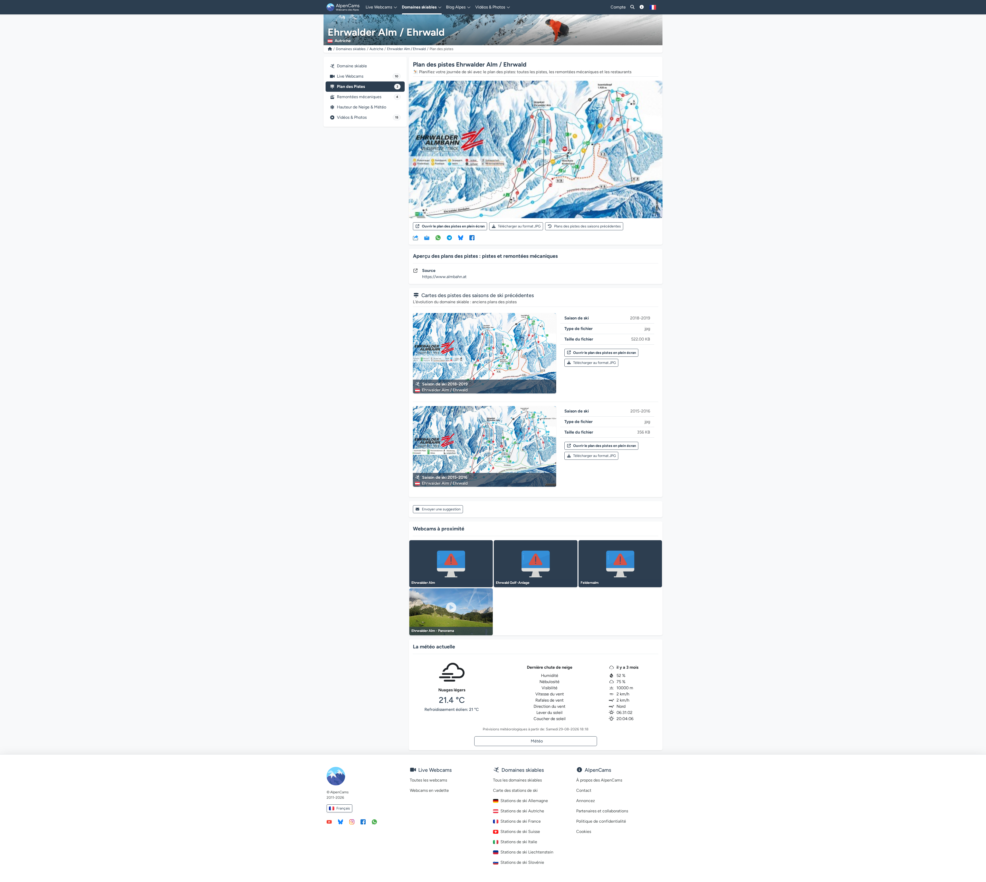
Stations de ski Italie (518, 841)
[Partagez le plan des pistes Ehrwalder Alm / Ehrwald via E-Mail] (426, 237)
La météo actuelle (434, 647)
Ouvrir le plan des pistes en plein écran (453, 226)
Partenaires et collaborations (602, 810)
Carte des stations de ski (515, 790)
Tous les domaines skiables (517, 780)
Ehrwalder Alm (423, 583)
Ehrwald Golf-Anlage (512, 583)
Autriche (376, 49)
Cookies (583, 831)
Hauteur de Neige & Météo (361, 107)
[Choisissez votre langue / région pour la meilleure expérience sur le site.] (652, 7)
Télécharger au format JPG (519, 226)
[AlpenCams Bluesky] (340, 822)
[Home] (330, 49)
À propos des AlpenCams (599, 780)
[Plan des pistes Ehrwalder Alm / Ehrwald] (535, 149)
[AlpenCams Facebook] (363, 822)
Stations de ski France (520, 821)
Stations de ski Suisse (520, 831)
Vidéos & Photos (367, 117)
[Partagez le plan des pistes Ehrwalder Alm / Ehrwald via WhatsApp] (438, 237)
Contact (583, 790)
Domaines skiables (351, 49)
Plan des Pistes (367, 86)
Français (343, 808)
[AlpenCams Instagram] (351, 822)
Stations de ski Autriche (522, 810)
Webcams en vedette (429, 790)
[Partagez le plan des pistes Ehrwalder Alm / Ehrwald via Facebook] (472, 237)
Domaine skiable (352, 65)
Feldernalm (590, 583)
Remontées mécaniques (367, 96)
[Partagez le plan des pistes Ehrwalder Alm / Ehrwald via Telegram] (449, 237)
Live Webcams (367, 76)
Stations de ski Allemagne (524, 800)
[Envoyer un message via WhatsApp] (374, 822)
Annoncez (585, 800)
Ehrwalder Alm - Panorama (432, 631)
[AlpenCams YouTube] (329, 822)
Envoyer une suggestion (441, 509)
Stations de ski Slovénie (522, 862)
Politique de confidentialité (601, 821)
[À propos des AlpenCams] (641, 7)
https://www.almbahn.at (444, 276)
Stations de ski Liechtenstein (526, 852)
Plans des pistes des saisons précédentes (587, 226)
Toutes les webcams (428, 780)
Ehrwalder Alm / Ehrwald (406, 49)
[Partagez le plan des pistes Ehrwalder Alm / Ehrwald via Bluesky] (460, 237)
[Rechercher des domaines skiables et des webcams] (632, 7)
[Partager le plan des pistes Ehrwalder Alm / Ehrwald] (415, 237)
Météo (537, 741)
